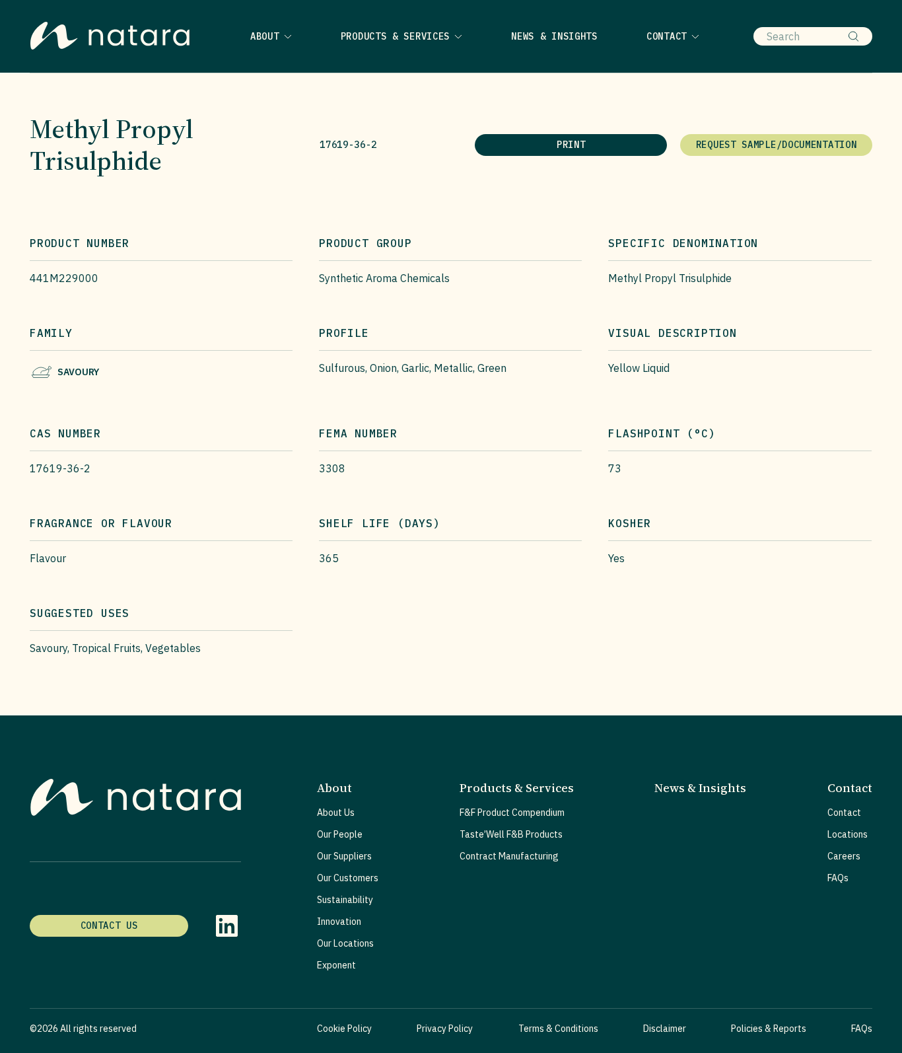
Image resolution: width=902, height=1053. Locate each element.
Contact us (109, 925)
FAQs (838, 878)
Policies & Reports (768, 1029)
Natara (110, 36)
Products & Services (395, 36)
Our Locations (345, 943)
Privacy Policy (445, 1029)
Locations (847, 834)
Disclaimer (664, 1029)
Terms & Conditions (558, 1029)
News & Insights (554, 36)
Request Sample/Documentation (776, 145)
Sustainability (345, 900)
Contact (666, 36)
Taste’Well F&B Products (511, 834)
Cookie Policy (344, 1029)
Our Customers (347, 878)
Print (571, 145)
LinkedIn (227, 926)
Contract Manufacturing (509, 856)
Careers (843, 856)
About (264, 36)
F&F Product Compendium (512, 812)
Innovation (339, 921)
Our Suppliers (344, 856)
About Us (336, 812)
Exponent (336, 965)
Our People (340, 834)
